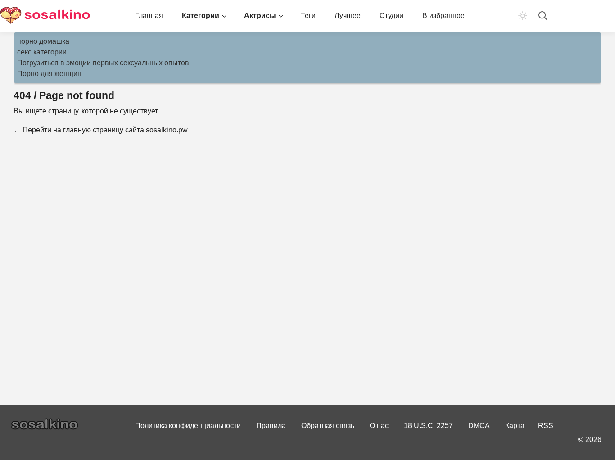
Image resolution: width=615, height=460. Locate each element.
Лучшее (348, 15)
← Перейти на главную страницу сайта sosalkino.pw (101, 130)
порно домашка (43, 41)
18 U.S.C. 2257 (428, 425)
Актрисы (260, 15)
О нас (379, 425)
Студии (391, 15)
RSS (545, 425)
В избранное (443, 15)
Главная (149, 15)
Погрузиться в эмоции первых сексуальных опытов (103, 63)
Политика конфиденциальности (188, 425)
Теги (308, 15)
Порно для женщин (49, 73)
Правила (271, 425)
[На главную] (45, 16)
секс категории (42, 52)
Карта (515, 425)
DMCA (479, 425)
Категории (200, 15)
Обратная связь (327, 425)
